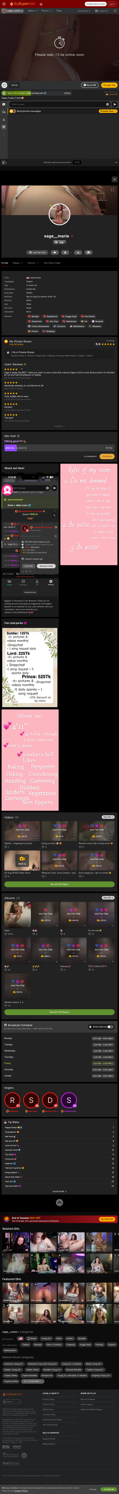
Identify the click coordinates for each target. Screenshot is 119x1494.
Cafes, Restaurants (40, 326)
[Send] (115, 104)
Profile (4, 263)
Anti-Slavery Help (50, 1425)
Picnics (35, 331)
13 (9, 1006)
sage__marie (9, 1331)
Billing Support (49, 1444)
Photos (47, 10)
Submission (71, 321)
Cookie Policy (21, 1491)
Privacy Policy (49, 1399)
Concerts (61, 326)
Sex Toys (54, 321)
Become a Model (88, 1399)
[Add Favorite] (4, 85)
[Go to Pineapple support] (24, 1455)
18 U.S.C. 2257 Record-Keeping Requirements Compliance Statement (31, 1476)
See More (58, 426)
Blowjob (35, 316)
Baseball (99, 321)
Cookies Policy (49, 1415)
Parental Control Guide (52, 1420)
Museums (96, 326)
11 (93, 934)
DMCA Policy (48, 1410)
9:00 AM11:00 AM (102, 1038)
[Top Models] (41, 4)
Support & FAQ (49, 1439)
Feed (59, 10)
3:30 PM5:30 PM (102, 1045)
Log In (112, 4)
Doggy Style (70, 316)
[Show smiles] (107, 104)
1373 (10, 934)
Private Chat (107, 111)
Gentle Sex (37, 321)
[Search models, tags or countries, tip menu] (115, 11)
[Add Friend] (78, 252)
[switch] (110, 1027)
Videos (33, 10)
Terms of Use (48, 1404)
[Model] (115, 179)
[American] (20, 1338)
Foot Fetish (90, 316)
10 (9, 970)
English (10, 1402)
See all (107, 817)
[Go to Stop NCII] (11, 1463)
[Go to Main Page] (22, 4)
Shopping (50, 331)
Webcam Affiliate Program (91, 1410)
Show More (58, 1191)
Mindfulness (79, 326)
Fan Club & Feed (52, 263)
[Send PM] (88, 252)
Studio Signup (87, 1404)
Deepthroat (52, 316)
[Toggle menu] (4, 4)
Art (85, 321)
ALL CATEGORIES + (32, 1381)
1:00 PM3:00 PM (102, 1063)
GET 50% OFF (107, 1219)
